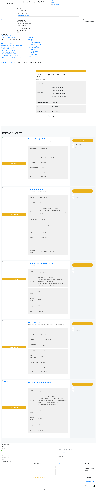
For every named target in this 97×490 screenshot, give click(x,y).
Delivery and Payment (34, 47)
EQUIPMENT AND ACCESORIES (10, 55)
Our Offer (30, 39)
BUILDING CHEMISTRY (7, 42)
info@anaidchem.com (23, 15)
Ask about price (61, 71)
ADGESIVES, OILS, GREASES (8, 43)
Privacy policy (35, 51)
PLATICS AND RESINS (8, 52)
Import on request (36, 44)
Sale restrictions (35, 54)
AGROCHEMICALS (17, 45)
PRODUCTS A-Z (6, 36)
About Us (30, 37)
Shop (32, 41)
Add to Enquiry (14, 163)
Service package (35, 42)
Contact (30, 56)
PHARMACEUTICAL (6, 45)
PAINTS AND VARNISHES (9, 54)
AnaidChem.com (52, 489)
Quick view (77, 147)
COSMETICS (17, 42)
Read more (83, 140)
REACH (33, 53)
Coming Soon (56, 4)
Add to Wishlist (78, 144)
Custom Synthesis (36, 46)
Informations (31, 49)
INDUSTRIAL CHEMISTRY (9, 37)
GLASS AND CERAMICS (7, 47)
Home (54, 1)
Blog (53, 2)
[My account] (82, 18)
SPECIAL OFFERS (7, 59)
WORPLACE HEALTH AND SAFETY (11, 57)
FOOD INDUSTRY (7, 48)
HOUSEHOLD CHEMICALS (9, 50)
